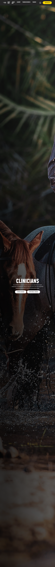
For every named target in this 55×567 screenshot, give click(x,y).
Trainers (34, 2)
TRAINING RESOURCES (26, 2)
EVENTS (13, 2)
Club (8, 3)
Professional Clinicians (33, 291)
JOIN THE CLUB (47, 2)
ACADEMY (18, 2)
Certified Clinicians (20, 291)
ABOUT (9, 2)
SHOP (13, 3)
